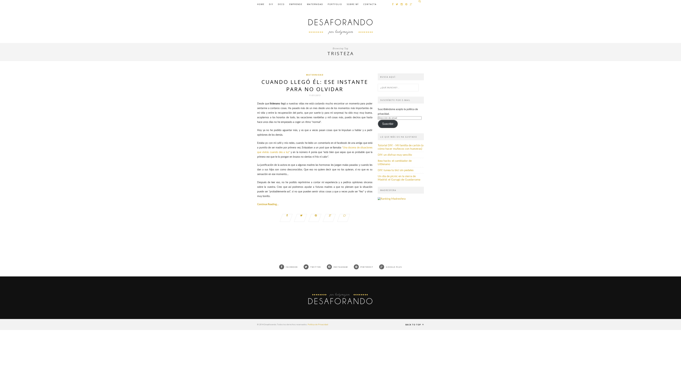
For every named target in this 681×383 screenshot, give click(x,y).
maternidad (315, 4)
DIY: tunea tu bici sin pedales (396, 170)
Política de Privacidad (318, 324)
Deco (281, 4)
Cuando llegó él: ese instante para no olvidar (314, 85)
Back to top (413, 324)
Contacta (370, 4)
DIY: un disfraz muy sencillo (395, 154)
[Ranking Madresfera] (392, 198)
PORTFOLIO (335, 4)
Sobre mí (353, 4)
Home (260, 4)
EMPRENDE (295, 4)
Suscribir (387, 123)
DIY (271, 4)
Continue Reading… (268, 204)
